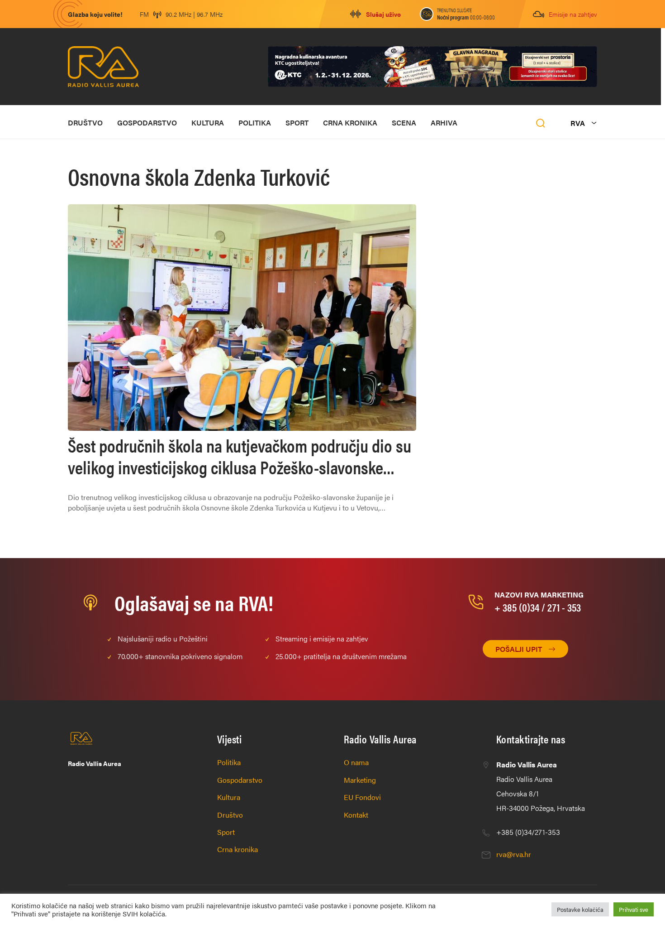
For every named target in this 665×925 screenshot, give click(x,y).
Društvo (85, 122)
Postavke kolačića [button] (580, 909)
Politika (254, 122)
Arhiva (444, 122)
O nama (356, 762)
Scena (404, 122)
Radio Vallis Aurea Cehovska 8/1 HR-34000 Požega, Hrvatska (540, 786)
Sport (297, 122)
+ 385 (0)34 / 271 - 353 (537, 607)
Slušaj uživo (383, 14)
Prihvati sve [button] (633, 909)
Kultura (207, 122)
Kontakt (356, 814)
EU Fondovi (362, 797)
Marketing (360, 780)
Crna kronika (350, 122)
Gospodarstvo (147, 122)
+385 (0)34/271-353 (528, 832)
